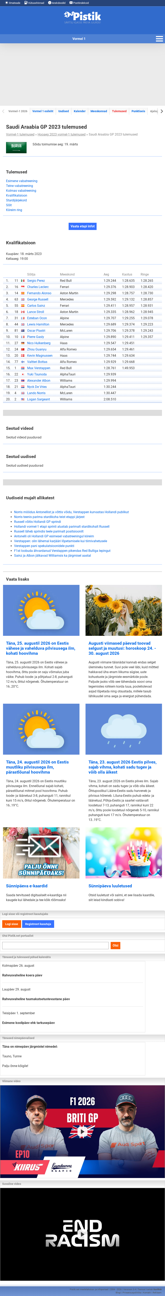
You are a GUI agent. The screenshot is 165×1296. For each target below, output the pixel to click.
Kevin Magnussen (40, 355)
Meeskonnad (99, 111)
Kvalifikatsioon (16, 195)
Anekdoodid (58, 2)
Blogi (118, 1292)
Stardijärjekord (16, 200)
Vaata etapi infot (83, 226)
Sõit (9, 205)
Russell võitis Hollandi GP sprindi (37, 522)
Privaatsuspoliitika (132, 1292)
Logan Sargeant (38, 399)
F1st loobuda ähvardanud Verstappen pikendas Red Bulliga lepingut (62, 551)
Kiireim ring (14, 210)
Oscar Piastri (36, 331)
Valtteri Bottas (37, 362)
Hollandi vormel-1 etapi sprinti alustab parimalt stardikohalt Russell (61, 526)
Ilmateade (14, 2)
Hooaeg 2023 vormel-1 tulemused (62, 134)
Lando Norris (36, 393)
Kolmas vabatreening (21, 191)
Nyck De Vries (37, 387)
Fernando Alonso (39, 293)
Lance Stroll (35, 312)
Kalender (80, 111)
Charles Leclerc (38, 287)
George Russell (37, 299)
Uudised (63, 111)
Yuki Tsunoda (37, 374)
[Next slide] (161, 111)
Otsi (115, 945)
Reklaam (157, 1292)
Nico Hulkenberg (39, 343)
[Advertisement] (82, 74)
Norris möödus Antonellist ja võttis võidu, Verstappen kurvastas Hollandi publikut (71, 512)
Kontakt (147, 1292)
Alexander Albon (38, 380)
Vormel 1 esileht (42, 111)
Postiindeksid (81, 2)
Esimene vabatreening (21, 181)
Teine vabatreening (19, 186)
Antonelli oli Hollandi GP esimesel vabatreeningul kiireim (54, 536)
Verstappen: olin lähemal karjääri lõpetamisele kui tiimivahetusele (60, 541)
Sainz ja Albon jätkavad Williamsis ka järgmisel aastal (52, 555)
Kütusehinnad (36, 2)
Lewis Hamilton (38, 324)
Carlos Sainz (36, 306)
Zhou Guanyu (36, 349)
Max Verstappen (38, 368)
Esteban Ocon (37, 318)
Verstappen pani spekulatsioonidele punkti (44, 546)
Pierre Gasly (35, 337)
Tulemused (119, 111)
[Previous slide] (3, 111)
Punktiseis (138, 111)
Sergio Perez (36, 281)
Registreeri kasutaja (38, 924)
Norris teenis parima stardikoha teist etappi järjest (49, 517)
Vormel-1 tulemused (20, 134)
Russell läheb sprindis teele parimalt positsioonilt (49, 531)
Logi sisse (11, 924)
